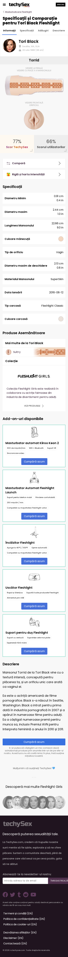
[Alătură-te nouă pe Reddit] (25, 896)
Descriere (59, 30)
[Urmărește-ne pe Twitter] (13, 896)
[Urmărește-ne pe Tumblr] (19, 896)
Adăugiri (43, 30)
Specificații (27, 30)
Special (60, 4)
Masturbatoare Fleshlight (18, 11)
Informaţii (9, 30)
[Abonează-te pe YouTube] (32, 896)
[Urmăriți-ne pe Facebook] (6, 896)
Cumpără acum (34, 461)
